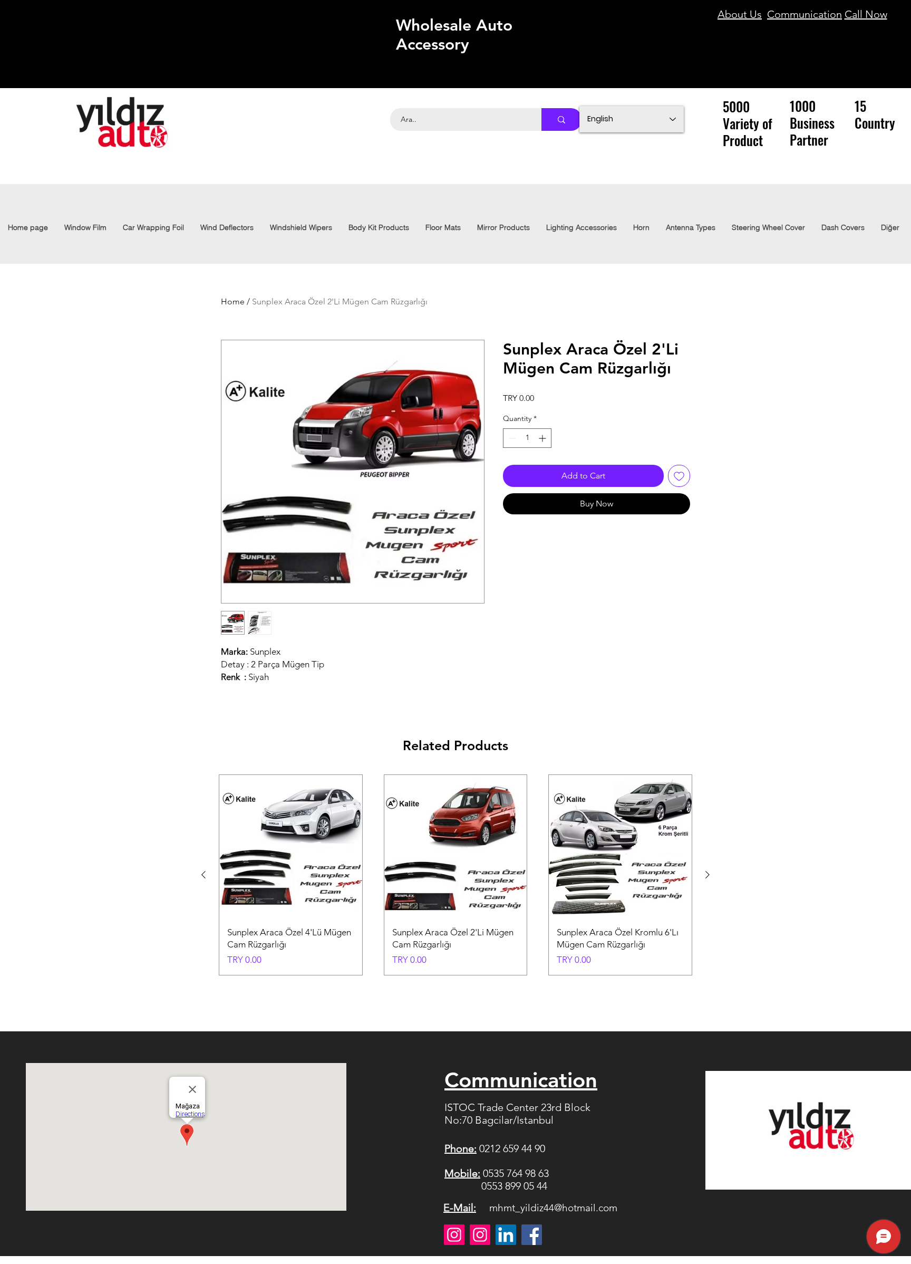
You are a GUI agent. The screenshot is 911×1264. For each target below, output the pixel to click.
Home (233, 301)
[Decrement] (511, 438)
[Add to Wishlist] (679, 476)
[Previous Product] (203, 874)
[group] (455, 875)
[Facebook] (531, 1234)
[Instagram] (454, 1234)
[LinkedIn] (506, 1234)
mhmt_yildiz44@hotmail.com (553, 1208)
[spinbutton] (527, 438)
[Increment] (543, 438)
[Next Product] (707, 874)
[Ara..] (561, 119)
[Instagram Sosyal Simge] (480, 1234)
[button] (581, 227)
